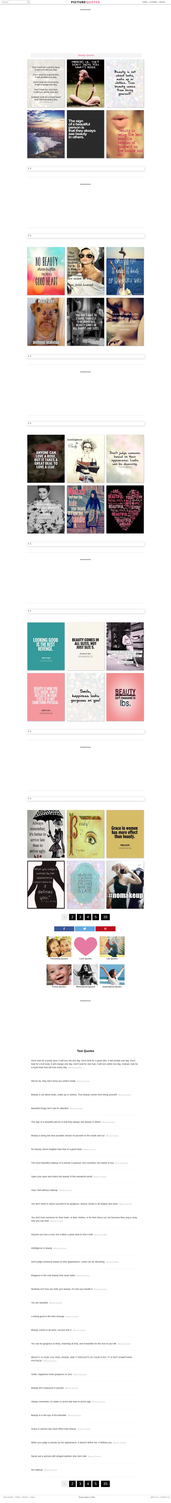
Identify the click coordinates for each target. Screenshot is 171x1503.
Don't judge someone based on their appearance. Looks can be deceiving (75, 1262)
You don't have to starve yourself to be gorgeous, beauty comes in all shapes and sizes (81, 1204)
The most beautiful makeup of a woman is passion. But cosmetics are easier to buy (79, 1163)
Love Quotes (85, 959)
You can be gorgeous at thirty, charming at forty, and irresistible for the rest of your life (81, 1343)
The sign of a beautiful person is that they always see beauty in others (73, 1122)
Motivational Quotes (85, 987)
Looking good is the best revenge (55, 1316)
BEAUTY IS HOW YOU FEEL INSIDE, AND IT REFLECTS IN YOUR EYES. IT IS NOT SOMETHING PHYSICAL (81, 1359)
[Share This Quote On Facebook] (64, 928)
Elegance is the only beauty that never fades (60, 1275)
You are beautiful (46, 1302)
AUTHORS (153, 2)
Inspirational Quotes (112, 987)
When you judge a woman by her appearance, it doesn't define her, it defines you (78, 1442)
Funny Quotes (59, 987)
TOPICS (145, 2)
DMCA (33, 1497)
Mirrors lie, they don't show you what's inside (60, 1081)
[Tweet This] (85, 928)
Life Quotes (112, 959)
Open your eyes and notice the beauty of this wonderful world (69, 1176)
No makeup (44, 1470)
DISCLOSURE (8, 1497)
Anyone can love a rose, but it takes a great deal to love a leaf (69, 1234)
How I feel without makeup (51, 1190)
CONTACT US (165, 1497)
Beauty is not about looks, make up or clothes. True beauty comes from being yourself (81, 1094)
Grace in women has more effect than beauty (60, 1429)
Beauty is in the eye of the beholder (56, 1415)
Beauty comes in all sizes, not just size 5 (58, 1330)
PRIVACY (25, 1497)
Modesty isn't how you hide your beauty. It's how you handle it (69, 1289)
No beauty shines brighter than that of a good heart (63, 1149)
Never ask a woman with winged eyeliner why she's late (66, 1456)
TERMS (17, 1497)
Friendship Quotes (59, 959)
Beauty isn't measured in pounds (54, 1388)
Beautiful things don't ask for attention (57, 1108)
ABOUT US (154, 1497)
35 (105, 917)
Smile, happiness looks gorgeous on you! (59, 1374)
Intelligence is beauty (48, 1248)
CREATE (162, 2)
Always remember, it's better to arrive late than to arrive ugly (68, 1401)
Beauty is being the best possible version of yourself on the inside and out (75, 1135)
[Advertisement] (85, 30)
